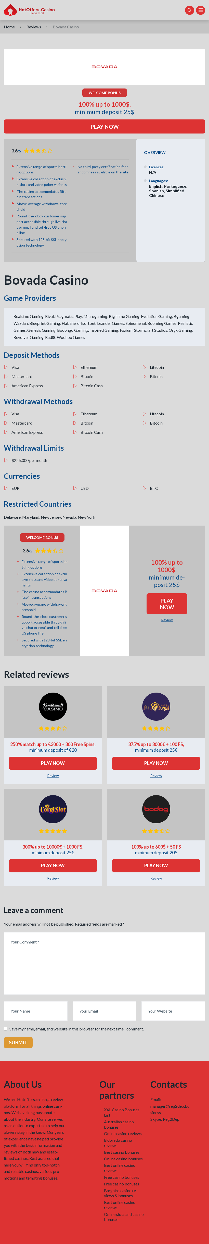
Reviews (34, 26)
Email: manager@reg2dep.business (169, 1106)
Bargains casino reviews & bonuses (120, 1193)
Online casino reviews (123, 1133)
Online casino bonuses (123, 1158)
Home (9, 26)
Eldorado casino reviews (118, 1143)
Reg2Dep (171, 1119)
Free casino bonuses (121, 1177)
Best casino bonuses (121, 1152)
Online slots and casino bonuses (124, 1217)
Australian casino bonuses (119, 1124)
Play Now (104, 126)
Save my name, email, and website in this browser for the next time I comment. (76, 1028)
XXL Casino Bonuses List (121, 1112)
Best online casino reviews (119, 1168)
